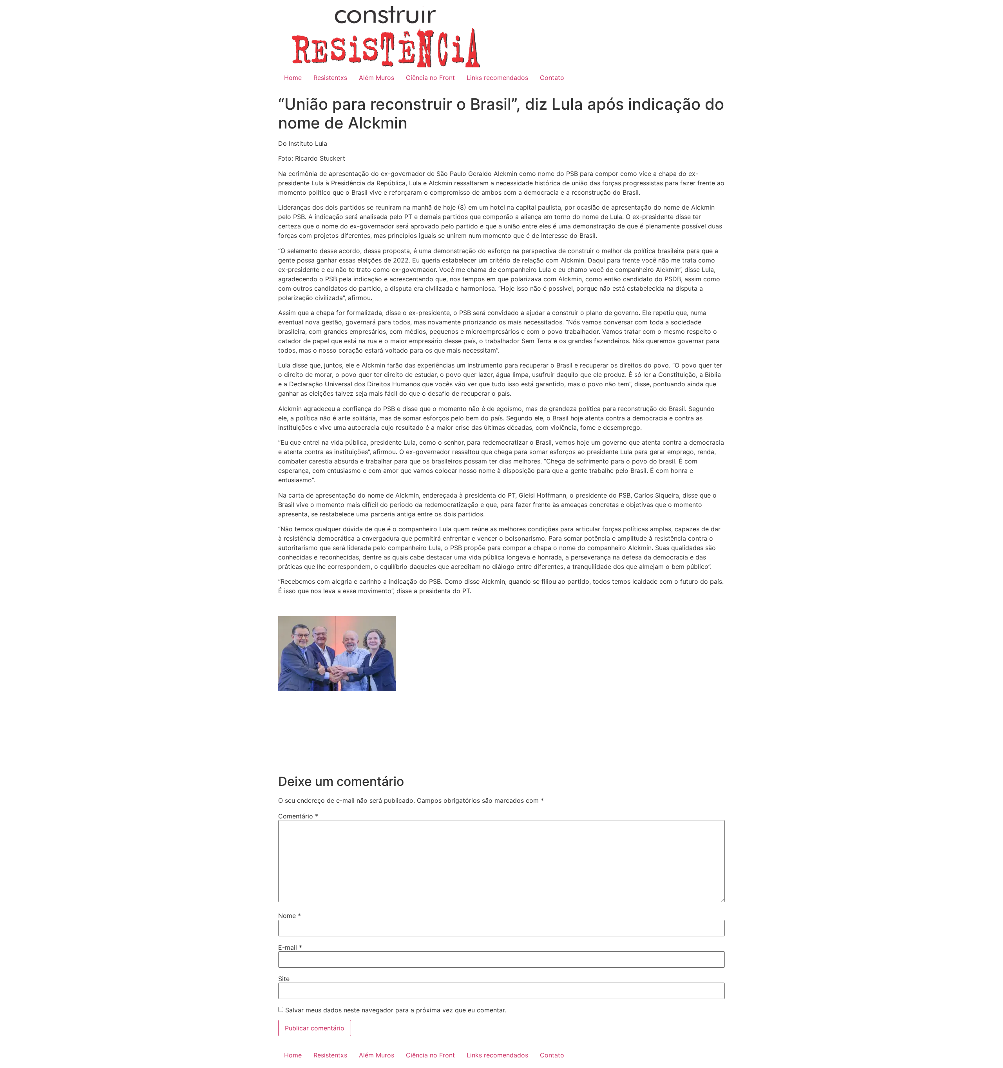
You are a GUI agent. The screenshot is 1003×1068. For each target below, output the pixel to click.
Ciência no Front (430, 77)
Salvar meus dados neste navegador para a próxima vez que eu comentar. (395, 1010)
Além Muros (376, 77)
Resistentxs (330, 77)
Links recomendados (497, 77)
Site (284, 979)
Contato (552, 77)
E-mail (290, 947)
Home (293, 77)
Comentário (298, 816)
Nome (289, 915)
